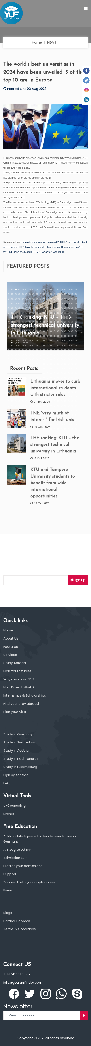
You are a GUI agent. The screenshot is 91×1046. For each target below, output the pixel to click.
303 (16, 359)
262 (12, 350)
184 (19, 331)
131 (44, 317)
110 (40, 313)
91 (44, 308)
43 (16, 299)
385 (23, 378)
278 (69, 350)
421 (8, 387)
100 (76, 308)
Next (70, 316)
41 (8, 299)
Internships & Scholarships (24, 695)
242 (12, 345)
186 (26, 331)
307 (30, 359)
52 (47, 299)
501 (8, 406)
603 (16, 429)
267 (30, 350)
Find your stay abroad (21, 703)
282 (12, 355)
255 (58, 345)
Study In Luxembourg (20, 766)
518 (69, 406)
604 (19, 429)
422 (12, 387)
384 (19, 378)
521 (8, 410)
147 (30, 322)
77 (65, 303)
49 (37, 299)
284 (19, 355)
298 (69, 355)
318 (69, 359)
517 (65, 406)
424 (19, 387)
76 (62, 303)
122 (12, 317)
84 (19, 308)
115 (58, 313)
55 (58, 299)
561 (8, 420)
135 (58, 317)
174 (54, 327)
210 (40, 336)
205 (23, 336)
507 (30, 406)
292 (47, 355)
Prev (21, 316)
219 (72, 336)
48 (33, 299)
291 (44, 355)
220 (76, 336)
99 (72, 308)
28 (33, 294)
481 (8, 401)
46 (26, 299)
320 (76, 359)
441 (8, 392)
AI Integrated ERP (17, 849)
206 (26, 336)
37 (65, 294)
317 (65, 359)
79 (72, 303)
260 (76, 345)
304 (19, 359)
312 (47, 359)
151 (44, 322)
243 (16, 345)
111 (44, 313)
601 (8, 429)
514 (54, 406)
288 (33, 355)
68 (33, 303)
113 (51, 313)
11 (44, 289)
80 (76, 303)
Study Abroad (14, 662)
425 (23, 387)
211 (44, 336)
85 (23, 308)
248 (33, 345)
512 (47, 406)
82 (12, 308)
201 (8, 336)
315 (58, 359)
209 (37, 336)
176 (62, 327)
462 (12, 396)
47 (30, 299)
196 (62, 331)
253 (51, 345)
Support (10, 874)
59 (72, 299)
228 (33, 340)
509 (37, 406)
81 (8, 308)
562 (12, 420)
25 (23, 294)
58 (69, 299)
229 (37, 340)
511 (44, 406)
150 (40, 322)
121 (8, 317)
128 (33, 317)
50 (40, 299)
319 (72, 359)
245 (23, 345)
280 (76, 350)
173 (51, 327)
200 (76, 331)
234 (54, 340)
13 (51, 289)
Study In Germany (17, 734)
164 (19, 327)
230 (40, 340)
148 (33, 322)
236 (62, 340)
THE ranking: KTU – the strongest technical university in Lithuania (54, 445)
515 (58, 406)
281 (8, 355)
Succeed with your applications (29, 882)
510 (40, 406)
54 (54, 299)
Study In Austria (16, 750)
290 (40, 355)
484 (19, 401)
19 (72, 289)
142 (12, 322)
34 (54, 294)
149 (37, 322)
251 (44, 345)
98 (69, 308)
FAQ (6, 783)
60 (76, 299)
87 (30, 308)
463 (16, 396)
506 (26, 406)
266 (26, 350)
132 (47, 317)
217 (65, 336)
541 (8, 415)
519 (72, 406)
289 (37, 355)
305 (23, 359)
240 (76, 340)
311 (44, 359)
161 (8, 327)
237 (65, 340)
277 (65, 350)
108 (33, 313)
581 (8, 424)
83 (16, 308)
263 (16, 350)
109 (37, 313)
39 (72, 294)
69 (37, 303)
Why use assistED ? (18, 679)
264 (19, 350)
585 (23, 424)
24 (19, 294)
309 (37, 359)
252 (47, 345)
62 (12, 303)
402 (12, 382)
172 (47, 327)
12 (47, 289)
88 (33, 308)
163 (16, 327)
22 (12, 294)
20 (76, 289)
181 (8, 331)
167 (30, 327)
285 (23, 355)
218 (69, 336)
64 (19, 303)
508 (33, 406)
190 (40, 331)
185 (23, 331)
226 (26, 340)
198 (69, 331)
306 (26, 359)
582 (12, 424)
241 (8, 345)
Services (10, 654)
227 (30, 340)
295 (58, 355)
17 (65, 289)
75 (58, 303)
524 (19, 410)
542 (12, 415)
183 (16, 331)
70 (40, 303)
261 (8, 350)
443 (16, 392)
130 (40, 317)
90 (40, 308)
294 (54, 355)
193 (51, 331)
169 (37, 327)
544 (19, 415)
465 (23, 396)
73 (51, 303)
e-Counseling (14, 805)
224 (19, 340)
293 (51, 355)
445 (23, 392)
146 (26, 322)
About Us (10, 638)
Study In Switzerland (19, 742)
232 (47, 340)
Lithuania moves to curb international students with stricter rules (55, 388)
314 (54, 359)
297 (65, 355)
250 (40, 345)
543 (16, 415)
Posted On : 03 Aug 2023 (26, 88)
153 (51, 322)
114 (54, 313)
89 (37, 308)
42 (12, 299)
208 (33, 336)
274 (54, 350)
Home (37, 42)
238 (69, 340)
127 (30, 317)
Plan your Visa (14, 711)
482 (12, 401)
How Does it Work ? (18, 687)
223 (16, 340)
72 (47, 303)
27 (30, 294)
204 (19, 336)
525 (23, 410)
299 (72, 355)
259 (72, 345)
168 (33, 327)
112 (47, 313)
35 (58, 294)
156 (62, 322)
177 (65, 327)
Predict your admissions (22, 865)
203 (16, 336)
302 (12, 359)
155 (58, 322)
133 (51, 317)
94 (54, 308)
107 (30, 313)
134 (54, 317)
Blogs (7, 912)
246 (26, 345)
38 (69, 294)
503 (16, 406)
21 (8, 294)
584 (19, 424)
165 (23, 327)
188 (33, 331)
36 (62, 294)
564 (19, 420)
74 (54, 303)
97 (65, 308)
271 (44, 350)
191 (44, 331)
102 (12, 313)
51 (44, 299)
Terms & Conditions (19, 929)
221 (8, 340)
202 (12, 336)
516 (62, 406)
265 (23, 350)
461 (8, 396)
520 (76, 406)
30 (40, 294)
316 (62, 359)
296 (62, 355)
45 (23, 299)
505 (23, 406)
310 (40, 359)
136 (62, 317)
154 (54, 322)
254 (54, 345)
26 (26, 294)
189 (37, 331)
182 (12, 331)
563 (16, 420)
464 (19, 396)
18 (69, 289)
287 (30, 355)
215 (58, 336)
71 (44, 303)
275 (58, 350)
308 (33, 359)
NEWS (51, 42)
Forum (8, 890)
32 (47, 294)
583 (16, 424)
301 (8, 359)
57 (65, 299)
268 (33, 350)
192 (47, 331)
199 (72, 331)
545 (23, 415)
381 (8, 378)
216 (62, 336)
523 (16, 410)
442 (12, 392)
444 (19, 392)
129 (37, 317)
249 (37, 345)
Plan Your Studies (17, 671)
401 (8, 382)
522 (12, 410)
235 (58, 340)
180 (76, 327)
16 (62, 289)
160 (76, 322)
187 (30, 331)
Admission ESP (15, 857)
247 (30, 345)
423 (16, 387)
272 (47, 350)
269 (37, 350)
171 (44, 327)
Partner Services (16, 921)
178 (69, 327)
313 (51, 359)
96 (62, 308)
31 (44, 294)
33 (51, 294)
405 (23, 382)
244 (19, 345)
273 (51, 350)
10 (40, 289)
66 (26, 303)
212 (47, 336)
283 (16, 355)
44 (19, 299)
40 (76, 294)
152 (47, 322)
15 (58, 289)
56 (62, 299)
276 (62, 350)
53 (51, 299)
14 (54, 289)
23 (16, 294)
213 (51, 336)
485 (23, 401)
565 (23, 420)
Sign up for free (15, 775)
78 (69, 303)
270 (40, 350)
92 (47, 308)
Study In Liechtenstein (21, 758)
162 (12, 327)
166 (26, 327)
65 (23, 303)
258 (69, 345)
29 (37, 294)
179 (72, 327)
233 (51, 340)
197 (65, 331)
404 (19, 382)
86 (26, 308)
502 (12, 406)
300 (76, 355)
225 (23, 340)
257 (65, 345)
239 (72, 340)
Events (8, 813)
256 (62, 345)
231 (44, 340)
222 (12, 340)
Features (10, 646)
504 (19, 406)
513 (51, 406)
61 (8, 303)
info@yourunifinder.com (22, 982)
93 (51, 308)
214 (54, 336)
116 (62, 313)
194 (54, 331)
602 (12, 429)
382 (12, 378)
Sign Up (79, 579)
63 (16, 303)
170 (40, 327)
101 (8, 313)
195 (58, 331)
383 (16, 378)
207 (30, 336)
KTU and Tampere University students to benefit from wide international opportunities (52, 482)
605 (23, 429)
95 (58, 308)
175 (58, 327)
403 (16, 382)
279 (72, 350)
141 (8, 322)
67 (30, 303)
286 (26, 355)
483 (16, 401)
